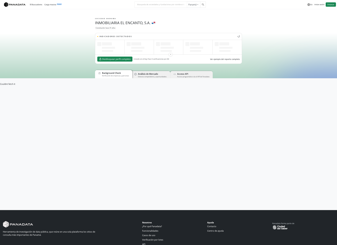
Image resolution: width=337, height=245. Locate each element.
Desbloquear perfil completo (116, 59)
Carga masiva (50, 4)
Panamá (192, 4)
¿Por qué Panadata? (152, 226)
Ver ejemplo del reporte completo (225, 59)
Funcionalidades (150, 230)
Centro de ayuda (215, 230)
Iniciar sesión (319, 4)
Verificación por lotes (152, 239)
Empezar (330, 4)
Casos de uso (148, 235)
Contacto (211, 226)
